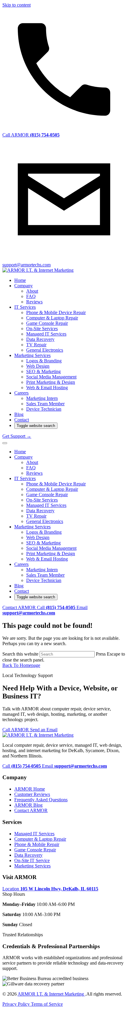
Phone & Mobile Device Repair (56, 312)
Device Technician (43, 409)
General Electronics (44, 350)
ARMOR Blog (28, 805)
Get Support (16, 436)
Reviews (34, 301)
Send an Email (43, 729)
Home (20, 280)
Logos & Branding (44, 360)
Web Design (37, 366)
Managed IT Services (46, 333)
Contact (21, 419)
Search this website (21, 653)
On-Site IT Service (32, 860)
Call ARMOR (16, 729)
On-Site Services (42, 328)
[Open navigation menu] (4, 443)
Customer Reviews (32, 794)
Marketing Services (32, 355)
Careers (21, 392)
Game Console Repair (47, 323)
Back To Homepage (21, 665)
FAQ (31, 296)
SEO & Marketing (43, 371)
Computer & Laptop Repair (52, 317)
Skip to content (16, 4)
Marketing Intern (42, 398)
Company (23, 285)
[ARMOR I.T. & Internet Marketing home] (38, 270)
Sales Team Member (45, 403)
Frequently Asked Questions (41, 799)
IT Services (25, 307)
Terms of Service (47, 1004)
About (32, 291)
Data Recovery (40, 339)
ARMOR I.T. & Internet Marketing (51, 993)
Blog (19, 414)
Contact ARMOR (19, 607)
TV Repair (36, 344)
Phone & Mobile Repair (36, 844)
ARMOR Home (29, 788)
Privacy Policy (16, 1004)
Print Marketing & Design (50, 382)
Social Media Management (51, 376)
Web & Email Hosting (47, 387)
